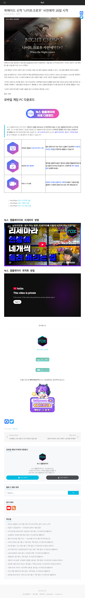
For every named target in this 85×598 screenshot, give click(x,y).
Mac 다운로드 (64, 477)
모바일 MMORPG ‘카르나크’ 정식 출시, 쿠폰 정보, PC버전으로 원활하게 (32, 575)
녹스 (42, 3)
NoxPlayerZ (49, 594)
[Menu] (5, 3)
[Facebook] (81, 13)
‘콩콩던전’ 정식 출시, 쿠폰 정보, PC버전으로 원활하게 (25, 556)
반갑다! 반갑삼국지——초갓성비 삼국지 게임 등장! (24, 527)
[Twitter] (81, 17)
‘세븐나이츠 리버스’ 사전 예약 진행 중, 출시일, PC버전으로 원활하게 (30, 567)
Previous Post (23, 437)
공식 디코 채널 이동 (24, 206)
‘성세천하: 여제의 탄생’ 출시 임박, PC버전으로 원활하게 (26, 535)
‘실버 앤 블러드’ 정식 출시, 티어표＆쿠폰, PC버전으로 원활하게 (28, 553)
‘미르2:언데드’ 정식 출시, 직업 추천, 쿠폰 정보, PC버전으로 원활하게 (30, 542)
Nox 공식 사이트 (42, 349)
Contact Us (58, 594)
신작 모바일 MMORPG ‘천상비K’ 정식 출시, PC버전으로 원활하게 (29, 531)
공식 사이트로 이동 (24, 200)
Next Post (61, 437)
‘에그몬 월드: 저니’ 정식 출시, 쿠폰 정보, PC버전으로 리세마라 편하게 (30, 546)
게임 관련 (35, 594)
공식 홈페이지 (27, 594)
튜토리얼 (41, 594)
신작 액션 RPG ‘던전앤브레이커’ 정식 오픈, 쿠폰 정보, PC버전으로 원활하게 (33, 549)
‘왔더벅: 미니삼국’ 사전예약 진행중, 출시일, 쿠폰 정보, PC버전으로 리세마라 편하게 (35, 560)
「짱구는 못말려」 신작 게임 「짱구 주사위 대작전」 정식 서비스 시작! (29, 524)
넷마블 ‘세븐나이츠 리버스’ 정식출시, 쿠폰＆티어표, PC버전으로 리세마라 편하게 (34, 564)
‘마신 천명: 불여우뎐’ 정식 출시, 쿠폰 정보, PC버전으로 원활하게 (29, 571)
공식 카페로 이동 (23, 203)
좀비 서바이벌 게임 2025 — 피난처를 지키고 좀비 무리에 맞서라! (29, 538)
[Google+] (81, 19)
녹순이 (18, 14)
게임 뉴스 (15, 429)
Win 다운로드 (24, 477)
